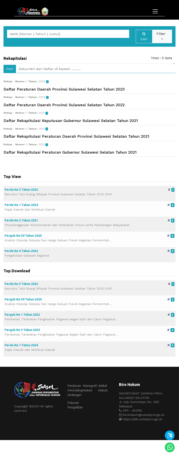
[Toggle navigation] (155, 11)
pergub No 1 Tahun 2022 (22, 314)
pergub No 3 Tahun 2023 (22, 330)
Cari (144, 39)
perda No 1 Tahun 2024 (21, 205)
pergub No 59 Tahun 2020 (23, 235)
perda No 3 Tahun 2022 (21, 189)
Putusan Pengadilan (75, 405)
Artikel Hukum (103, 388)
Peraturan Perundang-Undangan (75, 390)
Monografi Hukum (90, 388)
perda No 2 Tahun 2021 (21, 220)
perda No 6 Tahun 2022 (21, 251)
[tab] (174, 57)
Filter (162, 34)
